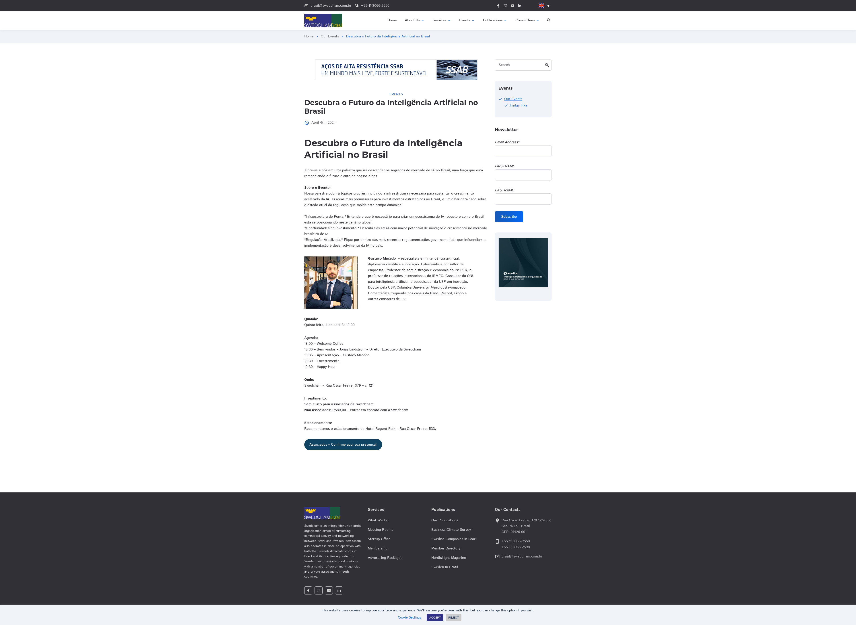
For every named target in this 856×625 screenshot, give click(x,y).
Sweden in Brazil (444, 567)
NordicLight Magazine (448, 557)
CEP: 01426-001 (514, 532)
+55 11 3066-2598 (516, 547)
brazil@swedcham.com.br (522, 556)
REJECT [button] (453, 618)
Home (309, 36)
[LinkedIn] (339, 590)
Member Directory (446, 548)
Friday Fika (518, 105)
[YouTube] (329, 590)
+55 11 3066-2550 (516, 541)
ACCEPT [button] (435, 618)
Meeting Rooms (380, 529)
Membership (377, 548)
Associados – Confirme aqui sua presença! (343, 444)
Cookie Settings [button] (409, 617)
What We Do (378, 520)
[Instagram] (319, 590)
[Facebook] (308, 590)
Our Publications (444, 520)
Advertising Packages (385, 557)
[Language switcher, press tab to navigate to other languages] (544, 5)
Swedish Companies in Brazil (454, 539)
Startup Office (379, 539)
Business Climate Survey (451, 529)
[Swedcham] (332, 513)
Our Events (330, 36)
